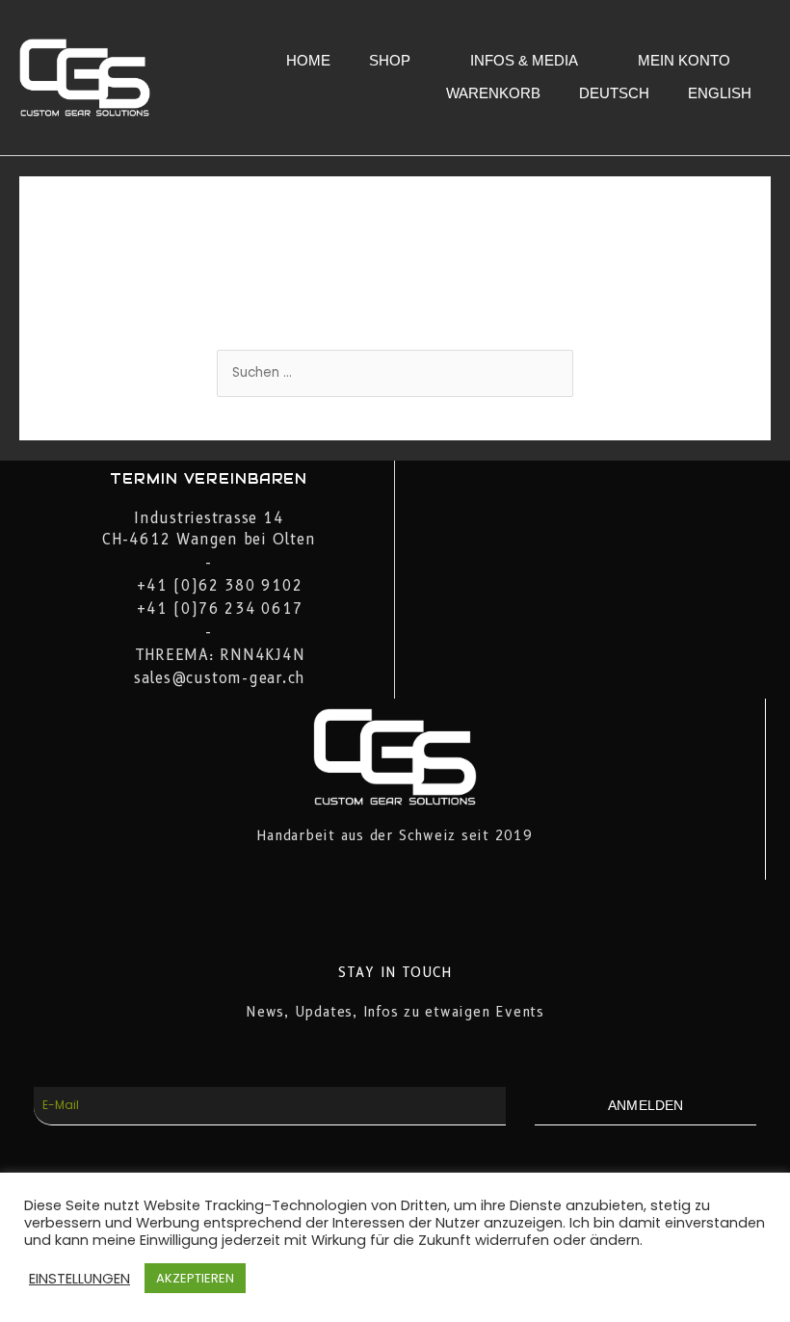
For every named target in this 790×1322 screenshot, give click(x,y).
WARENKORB (493, 93)
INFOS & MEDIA (524, 60)
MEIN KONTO (684, 60)
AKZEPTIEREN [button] (195, 1278)
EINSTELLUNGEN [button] (79, 1278)
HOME (308, 60)
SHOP (389, 60)
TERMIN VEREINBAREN (208, 479)
